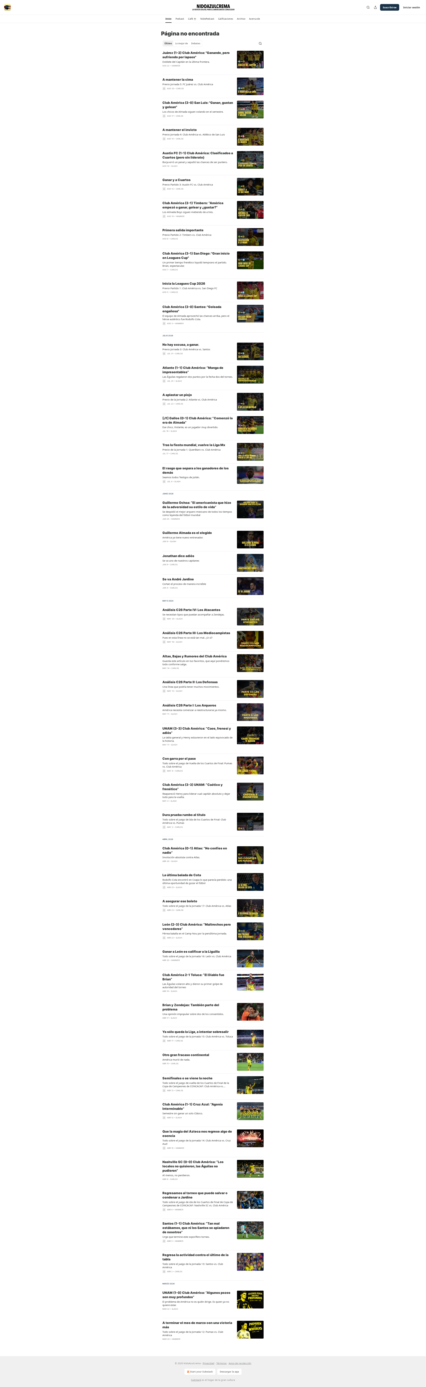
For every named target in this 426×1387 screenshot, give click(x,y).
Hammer (176, 66)
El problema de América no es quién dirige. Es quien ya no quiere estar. (195, 1303)
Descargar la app (229, 1371)
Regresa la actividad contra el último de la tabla (195, 1257)
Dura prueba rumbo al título (184, 815)
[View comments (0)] (188, 70)
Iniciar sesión (411, 7)
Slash (174, 166)
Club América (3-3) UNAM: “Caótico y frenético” (192, 787)
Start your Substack (201, 1371)
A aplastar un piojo (177, 395)
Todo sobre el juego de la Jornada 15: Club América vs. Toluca (197, 1036)
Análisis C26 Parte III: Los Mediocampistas (196, 633)
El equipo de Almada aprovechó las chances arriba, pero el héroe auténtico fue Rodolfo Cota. (195, 317)
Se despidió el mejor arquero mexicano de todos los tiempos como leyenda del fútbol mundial (197, 513)
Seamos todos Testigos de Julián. (181, 477)
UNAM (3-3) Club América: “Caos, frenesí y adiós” (196, 731)
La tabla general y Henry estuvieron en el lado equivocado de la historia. (197, 739)
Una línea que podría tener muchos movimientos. (190, 686)
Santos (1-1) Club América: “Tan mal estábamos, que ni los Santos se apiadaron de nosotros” (195, 1228)
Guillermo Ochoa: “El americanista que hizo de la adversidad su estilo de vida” (196, 505)
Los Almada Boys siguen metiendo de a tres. (187, 212)
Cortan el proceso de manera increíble (184, 584)
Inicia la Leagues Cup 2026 (183, 284)
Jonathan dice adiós (178, 556)
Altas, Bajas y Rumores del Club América (194, 656)
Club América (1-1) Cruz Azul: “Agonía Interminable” (192, 1106)
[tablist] (182, 43)
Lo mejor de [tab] (181, 43)
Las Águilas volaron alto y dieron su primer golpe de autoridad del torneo (192, 985)
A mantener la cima (177, 80)
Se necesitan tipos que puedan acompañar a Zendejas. (193, 614)
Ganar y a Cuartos (176, 180)
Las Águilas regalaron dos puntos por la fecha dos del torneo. (197, 376)
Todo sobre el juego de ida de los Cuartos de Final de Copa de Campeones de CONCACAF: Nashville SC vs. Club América (197, 1203)
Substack (196, 1380)
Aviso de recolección (240, 1363)
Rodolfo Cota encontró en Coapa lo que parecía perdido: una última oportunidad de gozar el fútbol (197, 881)
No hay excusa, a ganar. (180, 345)
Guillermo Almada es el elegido (187, 533)
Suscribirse (390, 7)
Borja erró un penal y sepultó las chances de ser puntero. (195, 162)
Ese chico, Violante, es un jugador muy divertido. (190, 427)
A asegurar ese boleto (179, 901)
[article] (213, 61)
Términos (221, 1363)
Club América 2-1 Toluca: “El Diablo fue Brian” (193, 977)
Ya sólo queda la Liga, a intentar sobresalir (195, 1032)
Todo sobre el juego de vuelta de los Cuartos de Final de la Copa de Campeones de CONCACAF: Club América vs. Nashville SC (195, 1084)
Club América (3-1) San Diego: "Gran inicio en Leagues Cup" (196, 256)
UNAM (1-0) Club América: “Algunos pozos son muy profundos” (196, 1295)
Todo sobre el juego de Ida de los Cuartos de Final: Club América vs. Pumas (194, 821)
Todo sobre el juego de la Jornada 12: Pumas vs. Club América (192, 1333)
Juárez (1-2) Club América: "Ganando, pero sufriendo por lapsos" (196, 55)
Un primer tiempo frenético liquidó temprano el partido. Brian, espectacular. (194, 264)
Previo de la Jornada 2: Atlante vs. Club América (189, 399)
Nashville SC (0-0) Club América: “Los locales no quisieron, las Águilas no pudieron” (192, 1166)
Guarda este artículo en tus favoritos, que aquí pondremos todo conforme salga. (195, 662)
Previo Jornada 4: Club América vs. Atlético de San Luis (193, 134)
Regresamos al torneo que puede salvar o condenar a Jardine (194, 1195)
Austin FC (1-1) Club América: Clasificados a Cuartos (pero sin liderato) (197, 155)
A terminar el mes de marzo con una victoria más (197, 1325)
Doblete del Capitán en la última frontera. (186, 61)
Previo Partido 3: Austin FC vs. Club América (187, 184)
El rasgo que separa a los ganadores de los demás (195, 470)
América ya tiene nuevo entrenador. (182, 537)
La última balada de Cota (181, 875)
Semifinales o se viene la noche (187, 1078)
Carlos (180, 88)
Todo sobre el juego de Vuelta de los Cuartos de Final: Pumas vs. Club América (197, 765)
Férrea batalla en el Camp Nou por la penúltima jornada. (194, 933)
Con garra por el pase (179, 759)
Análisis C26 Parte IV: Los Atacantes (191, 610)
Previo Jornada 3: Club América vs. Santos (186, 349)
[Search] (368, 7)
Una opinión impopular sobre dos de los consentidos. (193, 1014)
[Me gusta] (164, 408)
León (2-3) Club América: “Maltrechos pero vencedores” (196, 927)
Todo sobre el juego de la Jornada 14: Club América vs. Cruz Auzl (196, 1142)
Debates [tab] (195, 43)
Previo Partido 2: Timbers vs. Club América (186, 234)
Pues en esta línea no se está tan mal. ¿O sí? (187, 637)
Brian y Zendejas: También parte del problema (190, 1007)
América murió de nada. (176, 1059)
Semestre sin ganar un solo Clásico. (182, 1113)
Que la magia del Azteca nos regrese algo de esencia (197, 1134)
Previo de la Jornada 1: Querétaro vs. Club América (191, 449)
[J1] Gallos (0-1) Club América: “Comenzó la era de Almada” (197, 420)
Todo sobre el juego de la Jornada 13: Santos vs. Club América (192, 1265)
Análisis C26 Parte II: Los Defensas (190, 682)
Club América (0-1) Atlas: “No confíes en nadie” (194, 850)
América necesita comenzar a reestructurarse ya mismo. (194, 710)
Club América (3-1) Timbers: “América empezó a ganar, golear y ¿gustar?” (192, 205)
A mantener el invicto (179, 130)
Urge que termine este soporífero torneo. (186, 1236)
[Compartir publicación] (375, 7)
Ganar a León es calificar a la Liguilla (191, 952)
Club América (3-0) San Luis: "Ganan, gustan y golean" (197, 105)
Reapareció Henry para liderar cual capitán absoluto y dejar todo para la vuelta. (196, 795)
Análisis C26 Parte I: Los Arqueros (189, 705)
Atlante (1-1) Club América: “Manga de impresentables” (192, 370)
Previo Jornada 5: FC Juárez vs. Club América (187, 84)
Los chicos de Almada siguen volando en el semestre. (192, 111)
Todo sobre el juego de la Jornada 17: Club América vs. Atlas (196, 905)
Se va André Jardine (178, 579)
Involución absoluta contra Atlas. (181, 857)
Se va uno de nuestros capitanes (180, 560)
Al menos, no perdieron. (176, 1175)
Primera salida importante (183, 230)
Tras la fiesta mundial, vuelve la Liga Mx (193, 445)
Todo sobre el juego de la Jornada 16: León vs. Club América (196, 956)
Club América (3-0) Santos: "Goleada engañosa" (191, 309)
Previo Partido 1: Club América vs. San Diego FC (189, 288)
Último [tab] (168, 43)
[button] (168, 19)
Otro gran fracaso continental (185, 1055)
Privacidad (208, 1363)
